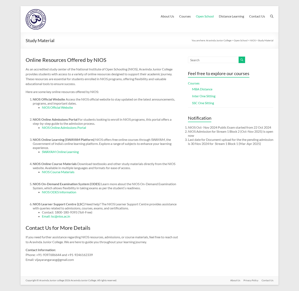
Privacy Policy (250, 280)
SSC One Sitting (203, 103)
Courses (185, 16)
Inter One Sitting (203, 96)
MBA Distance (202, 89)
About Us (167, 16)
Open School (205, 16)
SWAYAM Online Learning (60, 152)
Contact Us (257, 16)
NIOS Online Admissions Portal (64, 127)
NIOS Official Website (57, 107)
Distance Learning (231, 16)
